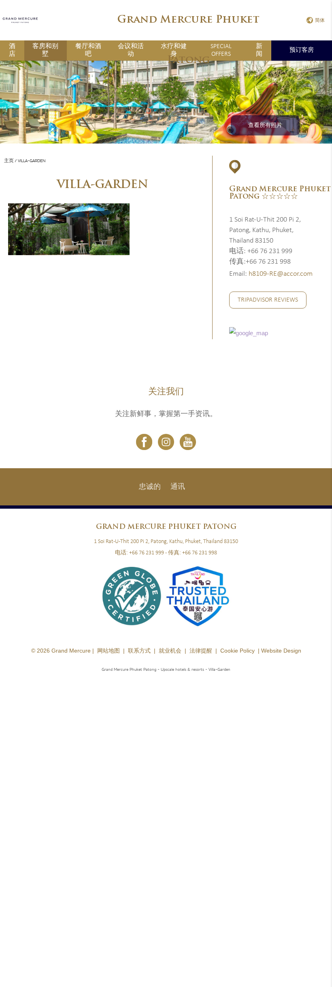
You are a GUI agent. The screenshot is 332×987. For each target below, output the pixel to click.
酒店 (12, 50)
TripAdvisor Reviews (268, 300)
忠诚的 (150, 487)
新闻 (259, 50)
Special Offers (221, 50)
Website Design (281, 650)
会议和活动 (131, 50)
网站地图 (108, 650)
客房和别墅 (45, 50)
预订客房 (301, 50)
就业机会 (170, 650)
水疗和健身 (174, 50)
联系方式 (139, 650)
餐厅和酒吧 (88, 50)
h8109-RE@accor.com (281, 274)
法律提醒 (200, 650)
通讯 (177, 487)
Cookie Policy (237, 650)
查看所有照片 (265, 126)
